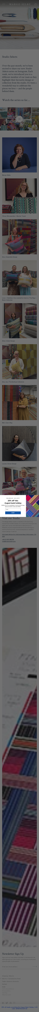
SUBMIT (13, 512)
